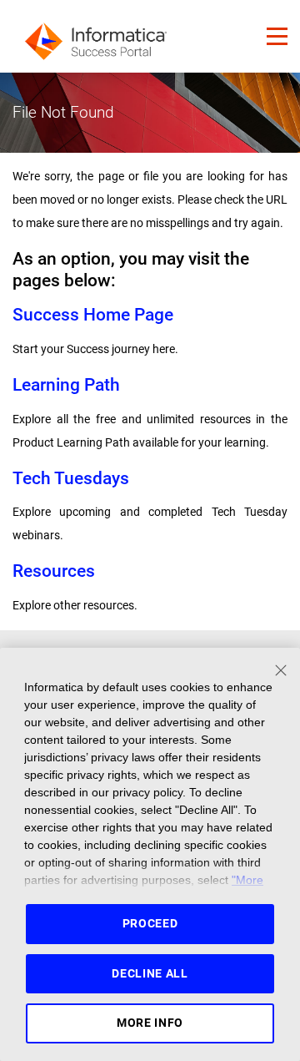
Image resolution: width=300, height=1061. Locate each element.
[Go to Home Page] (95, 36)
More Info (150, 1022)
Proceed (150, 923)
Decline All (150, 973)
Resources (53, 570)
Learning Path (66, 384)
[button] (277, 36)
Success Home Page (92, 314)
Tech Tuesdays (70, 477)
